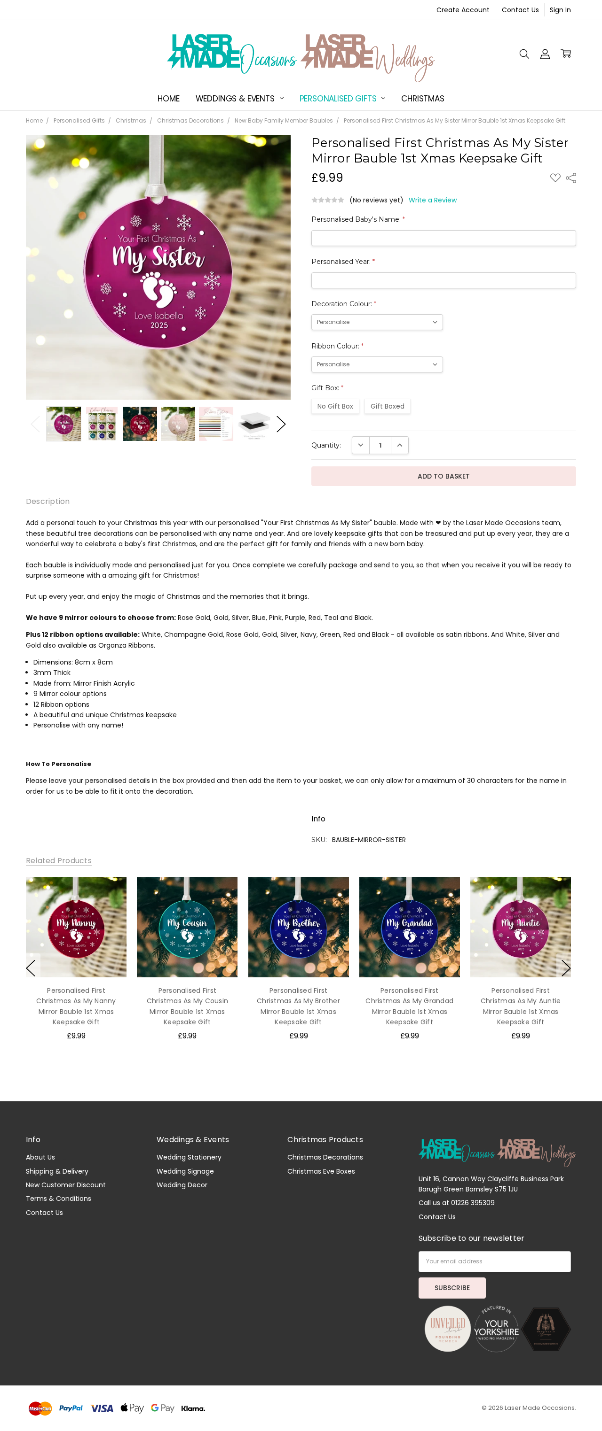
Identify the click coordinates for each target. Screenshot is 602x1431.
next (566, 967)
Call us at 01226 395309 (457, 1202)
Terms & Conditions (58, 1198)
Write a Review (433, 200)
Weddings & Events (236, 98)
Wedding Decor (182, 1185)
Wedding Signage (185, 1171)
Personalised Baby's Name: (358, 219)
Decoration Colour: (343, 304)
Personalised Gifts (339, 98)
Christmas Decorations (325, 1157)
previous (30, 967)
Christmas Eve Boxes (321, 1171)
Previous (35, 424)
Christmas (422, 98)
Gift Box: (327, 388)
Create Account (463, 10)
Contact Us (520, 10)
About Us (40, 1157)
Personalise (76, 957)
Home (168, 98)
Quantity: (326, 445)
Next (281, 424)
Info (318, 819)
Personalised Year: (343, 261)
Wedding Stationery (189, 1157)
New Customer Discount (66, 1185)
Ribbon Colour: (337, 346)
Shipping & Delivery (57, 1171)
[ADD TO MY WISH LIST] (109, 893)
